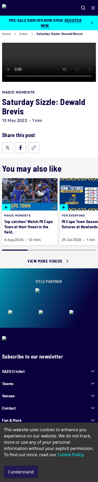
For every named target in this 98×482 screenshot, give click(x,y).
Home (6, 34)
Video (23, 34)
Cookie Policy (70, 455)
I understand (21, 472)
